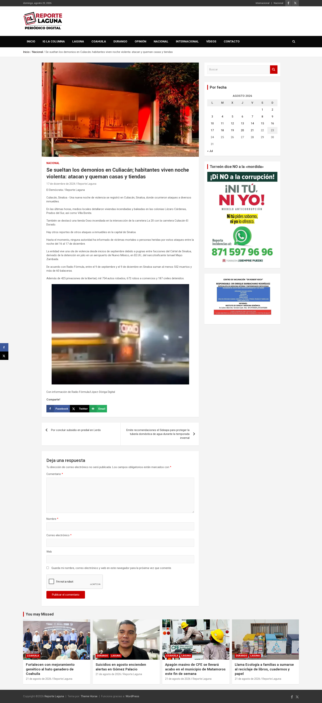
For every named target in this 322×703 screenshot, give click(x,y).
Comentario (54, 474)
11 (222, 123)
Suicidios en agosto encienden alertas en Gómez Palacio (121, 666)
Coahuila (98, 41)
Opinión (140, 41)
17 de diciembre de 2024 (60, 183)
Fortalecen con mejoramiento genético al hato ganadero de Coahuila (50, 669)
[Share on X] (4, 356)
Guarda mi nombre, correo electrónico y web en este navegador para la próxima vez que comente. (111, 568)
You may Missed (40, 614)
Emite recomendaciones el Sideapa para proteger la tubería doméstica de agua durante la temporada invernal (158, 434)
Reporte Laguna (87, 183)
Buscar (273, 69)
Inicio (31, 41)
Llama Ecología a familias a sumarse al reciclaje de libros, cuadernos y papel (264, 669)
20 (242, 130)
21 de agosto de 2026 (38, 678)
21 (252, 130)
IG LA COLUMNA (54, 41)
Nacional (278, 3)
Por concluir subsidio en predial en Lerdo (76, 430)
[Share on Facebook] (4, 347)
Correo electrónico (59, 535)
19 (232, 130)
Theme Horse (89, 696)
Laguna (78, 41)
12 (232, 123)
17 (212, 130)
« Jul (210, 151)
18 (222, 130)
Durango (120, 41)
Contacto (232, 41)
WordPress (132, 696)
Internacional (262, 3)
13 (242, 123)
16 (272, 123)
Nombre (52, 519)
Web (49, 551)
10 (212, 123)
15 (262, 123)
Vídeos (211, 41)
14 (252, 123)
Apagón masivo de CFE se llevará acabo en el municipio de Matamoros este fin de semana (195, 669)
